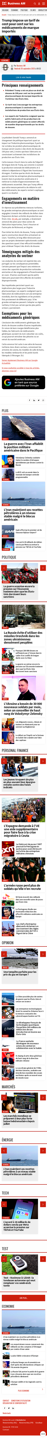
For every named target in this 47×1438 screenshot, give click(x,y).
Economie (4, 60)
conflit (5, 439)
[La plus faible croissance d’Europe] (6, 1354)
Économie (14, 10)
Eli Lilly (15, 219)
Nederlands (7, 1413)
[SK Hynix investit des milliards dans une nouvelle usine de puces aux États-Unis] (8, 894)
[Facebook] (5, 1407)
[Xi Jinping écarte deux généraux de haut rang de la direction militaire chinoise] (8, 1053)
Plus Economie (31, 1390)
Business (5, 743)
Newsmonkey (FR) (26, 1422)
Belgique (5, 10)
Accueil (4, 14)
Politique (24, 10)
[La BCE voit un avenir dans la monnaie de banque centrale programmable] (8, 470)
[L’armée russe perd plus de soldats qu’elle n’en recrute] (23, 859)
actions (5, 1112)
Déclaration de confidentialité (15, 1403)
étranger (6, 549)
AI (3, 904)
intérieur (6, 775)
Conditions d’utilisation (20, 1400)
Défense (5, 466)
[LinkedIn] (13, 1407)
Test (4, 1273)
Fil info (33, 10)
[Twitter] (9, 1407)
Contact (6, 1400)
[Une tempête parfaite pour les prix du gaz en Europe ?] (20, 950)
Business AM (21, 65)
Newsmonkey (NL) (10, 1422)
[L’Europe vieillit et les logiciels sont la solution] (6, 1381)
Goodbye (38, 1422)
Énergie (5, 968)
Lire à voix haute (23, 77)
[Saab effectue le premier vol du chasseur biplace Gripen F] (8, 526)
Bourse (5, 1036)
